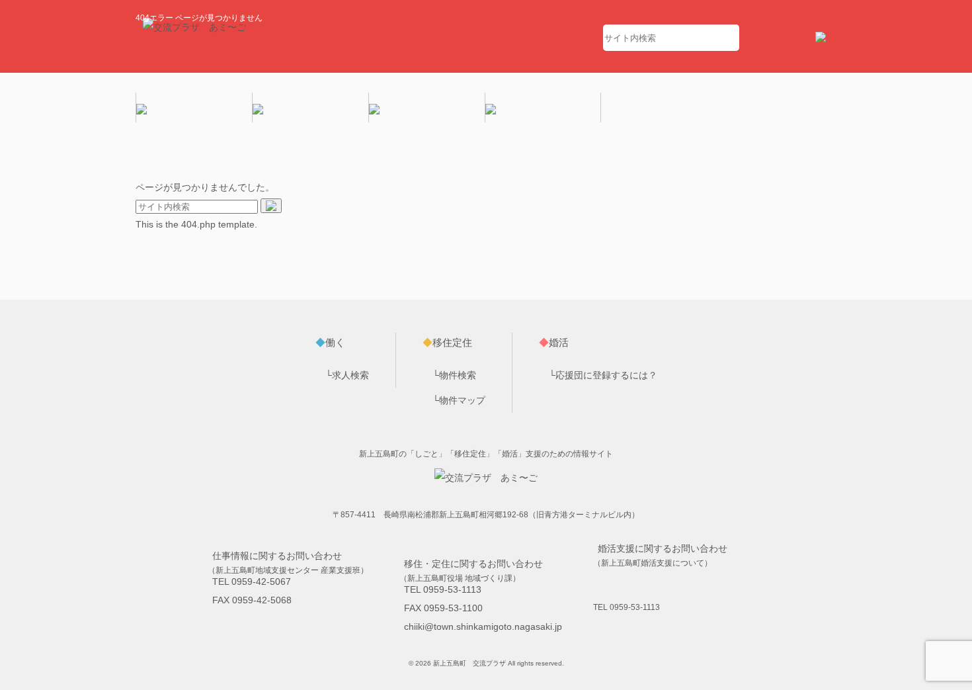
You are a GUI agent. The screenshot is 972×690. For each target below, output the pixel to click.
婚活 (554, 342)
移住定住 (447, 342)
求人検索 (350, 375)
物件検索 (457, 375)
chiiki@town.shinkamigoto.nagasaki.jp (483, 626)
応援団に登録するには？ (606, 375)
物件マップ (462, 400)
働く (330, 342)
